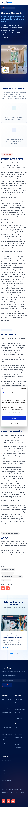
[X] (8, 801)
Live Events (18, 747)
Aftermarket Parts (6, 727)
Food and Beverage (7, 734)
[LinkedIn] (3, 801)
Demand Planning (19, 699)
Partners (4, 777)
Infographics (18, 737)
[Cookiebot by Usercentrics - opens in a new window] (20, 389)
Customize (13, 423)
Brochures (17, 731)
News (16, 741)
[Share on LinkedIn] (3, 588)
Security (23, 792)
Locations (4, 774)
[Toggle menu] (24, 2)
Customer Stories (6, 712)
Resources (18, 724)
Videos (17, 744)
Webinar (17, 751)
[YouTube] (13, 801)
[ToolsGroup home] (7, 2)
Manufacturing (6, 731)
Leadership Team (6, 763)
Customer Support (6, 709)
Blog (16, 727)
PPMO (16, 706)
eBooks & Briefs (19, 734)
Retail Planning (19, 718)
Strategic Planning (20, 709)
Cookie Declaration (7, 796)
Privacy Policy (5, 792)
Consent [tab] (5, 392)
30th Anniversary (6, 767)
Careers (4, 770)
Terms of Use (14, 792)
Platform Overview (6, 699)
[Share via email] (8, 588)
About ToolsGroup (6, 760)
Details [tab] (14, 392)
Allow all (14, 418)
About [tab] (23, 392)
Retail (3, 743)
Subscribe (6, 684)
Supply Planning (19, 703)
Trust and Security (6, 780)
